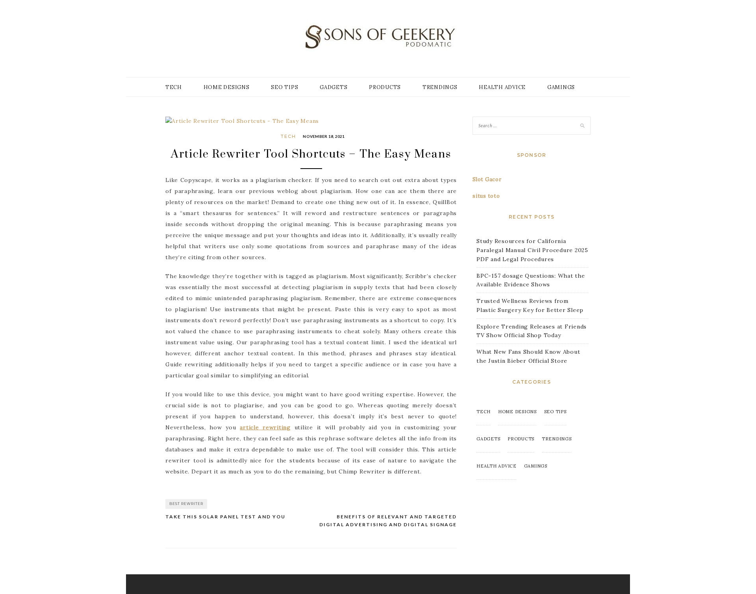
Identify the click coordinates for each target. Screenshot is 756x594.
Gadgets (333, 87)
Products (385, 87)
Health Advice (502, 87)
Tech (173, 87)
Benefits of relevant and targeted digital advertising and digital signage (388, 520)
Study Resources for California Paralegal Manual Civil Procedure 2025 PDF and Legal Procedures (532, 250)
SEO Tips (284, 87)
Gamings (561, 87)
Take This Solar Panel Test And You (225, 517)
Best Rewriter (186, 503)
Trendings (440, 87)
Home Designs (227, 87)
